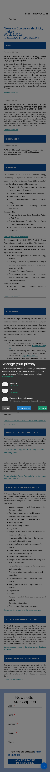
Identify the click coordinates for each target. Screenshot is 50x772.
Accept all (43, 408)
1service (13, 386)
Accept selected (24, 408)
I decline (6, 408)
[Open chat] (44, 765)
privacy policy (7, 377)
